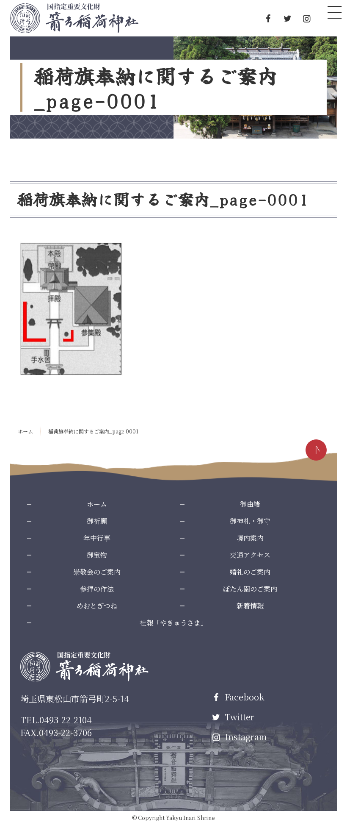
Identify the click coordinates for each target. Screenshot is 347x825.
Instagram (245, 737)
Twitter (238, 717)
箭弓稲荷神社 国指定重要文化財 (74, 18)
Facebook (243, 697)
